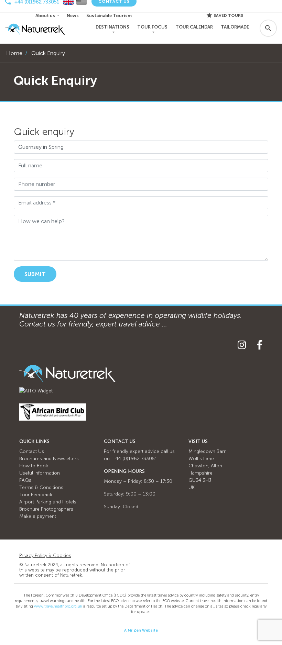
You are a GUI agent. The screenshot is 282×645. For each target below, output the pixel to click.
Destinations (112, 27)
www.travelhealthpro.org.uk (58, 606)
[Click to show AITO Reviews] (36, 390)
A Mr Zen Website (141, 630)
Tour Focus (152, 27)
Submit (35, 274)
